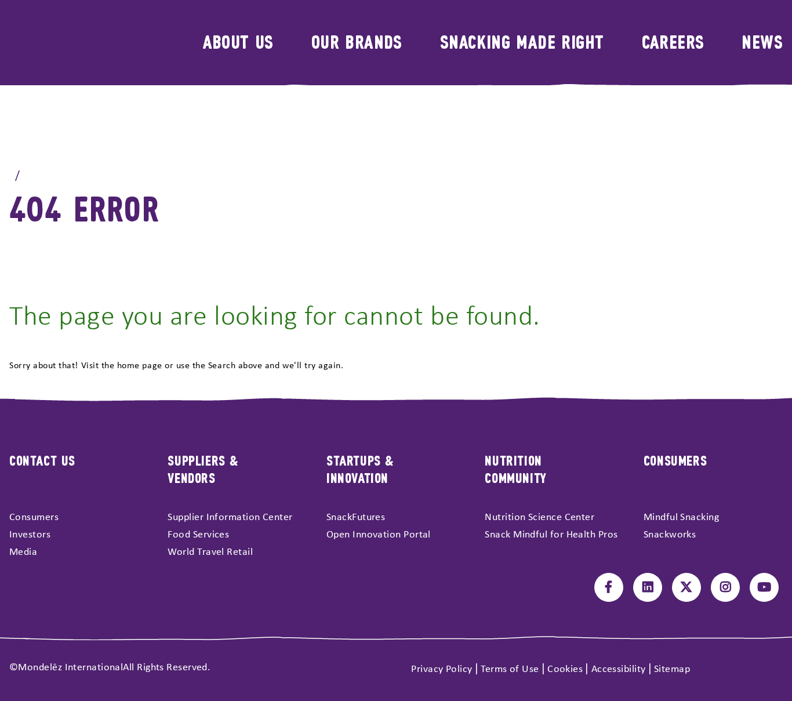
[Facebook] (608, 587)
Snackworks (670, 534)
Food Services (198, 534)
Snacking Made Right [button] (522, 41)
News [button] (762, 41)
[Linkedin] (647, 587)
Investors (29, 534)
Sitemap (672, 669)
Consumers (34, 517)
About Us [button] (238, 41)
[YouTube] (764, 587)
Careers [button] (673, 41)
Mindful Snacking (681, 517)
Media (23, 552)
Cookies (565, 669)
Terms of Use (510, 669)
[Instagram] (725, 587)
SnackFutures (355, 517)
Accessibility (618, 669)
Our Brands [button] (356, 41)
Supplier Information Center (230, 517)
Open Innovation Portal (378, 534)
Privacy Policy (441, 669)
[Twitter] (686, 587)
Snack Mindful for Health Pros (551, 534)
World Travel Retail (210, 552)
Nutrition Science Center (539, 517)
